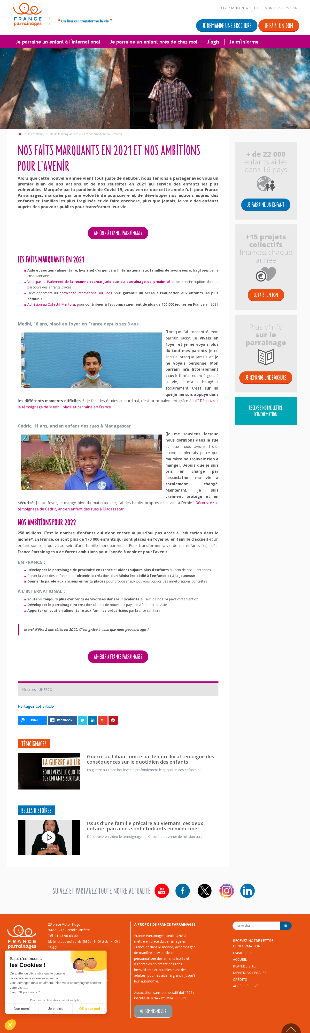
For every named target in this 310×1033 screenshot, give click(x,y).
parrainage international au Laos (86, 293)
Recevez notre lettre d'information (266, 410)
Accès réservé (245, 986)
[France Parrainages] (62, 13)
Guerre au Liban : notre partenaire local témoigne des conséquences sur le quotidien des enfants (150, 759)
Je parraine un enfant (265, 204)
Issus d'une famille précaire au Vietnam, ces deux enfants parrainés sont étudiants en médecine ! (145, 826)
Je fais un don (278, 25)
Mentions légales (249, 972)
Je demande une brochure (226, 25)
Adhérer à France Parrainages (118, 232)
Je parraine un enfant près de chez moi (153, 42)
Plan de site (244, 966)
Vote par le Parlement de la (50, 281)
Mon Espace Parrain (281, 8)
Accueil (240, 959)
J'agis (213, 42)
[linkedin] (247, 891)
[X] (204, 891)
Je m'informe (243, 42)
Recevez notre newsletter (239, 8)
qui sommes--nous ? (153, 1011)
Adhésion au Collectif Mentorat (51, 304)
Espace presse (245, 953)
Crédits (240, 979)
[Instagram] (226, 891)
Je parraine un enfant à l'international (58, 42)
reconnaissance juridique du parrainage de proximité (122, 281)
